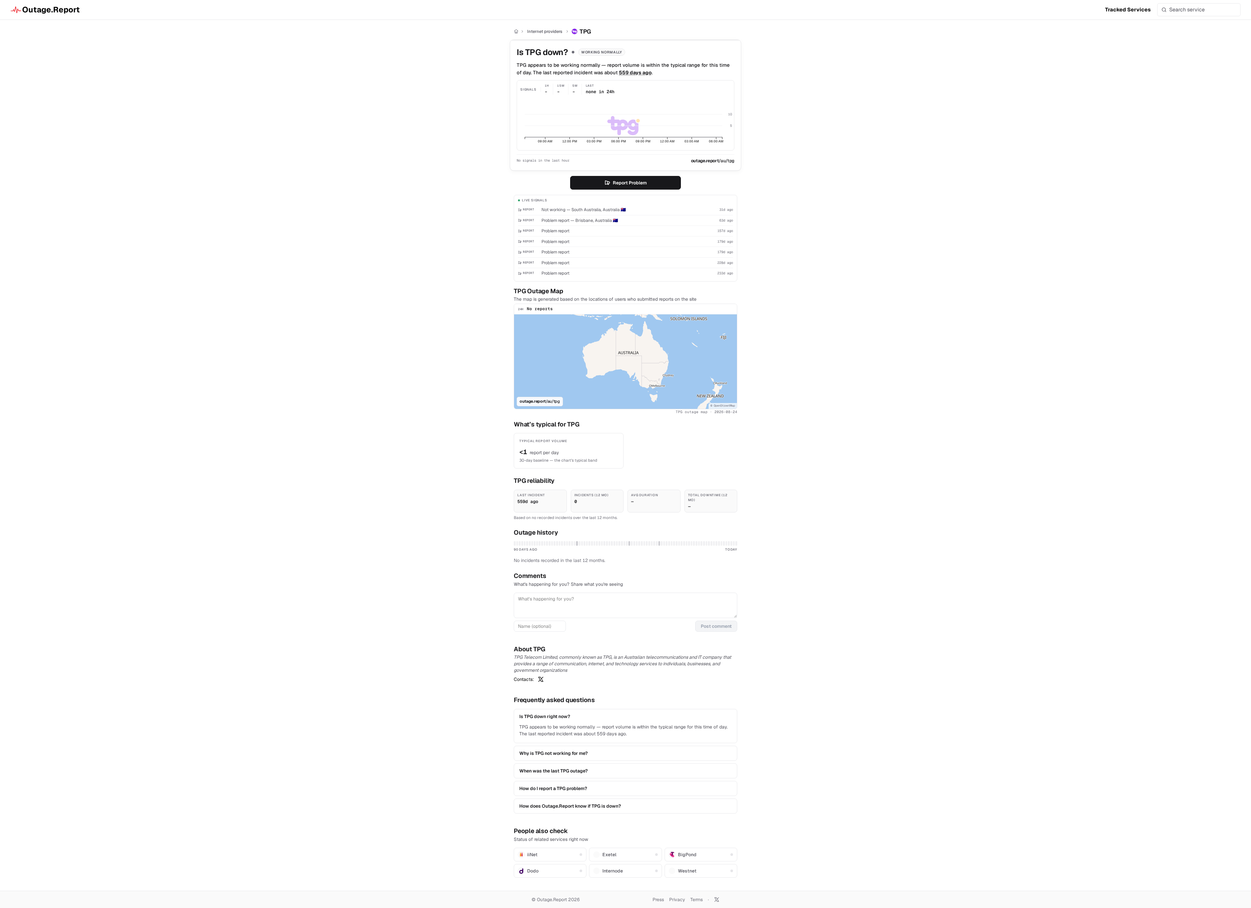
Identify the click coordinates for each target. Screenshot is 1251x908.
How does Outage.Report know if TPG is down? (570, 806)
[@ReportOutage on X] (716, 899)
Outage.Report (51, 10)
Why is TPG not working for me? (553, 753)
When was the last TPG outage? (553, 771)
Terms (696, 899)
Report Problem (630, 183)
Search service (1187, 9)
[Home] (516, 31)
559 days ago (635, 72)
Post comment (716, 626)
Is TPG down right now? (544, 716)
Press (658, 899)
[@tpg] (541, 679)
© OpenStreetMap (723, 406)
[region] (625, 361)
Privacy (677, 899)
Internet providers (544, 31)
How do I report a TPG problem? (553, 788)
